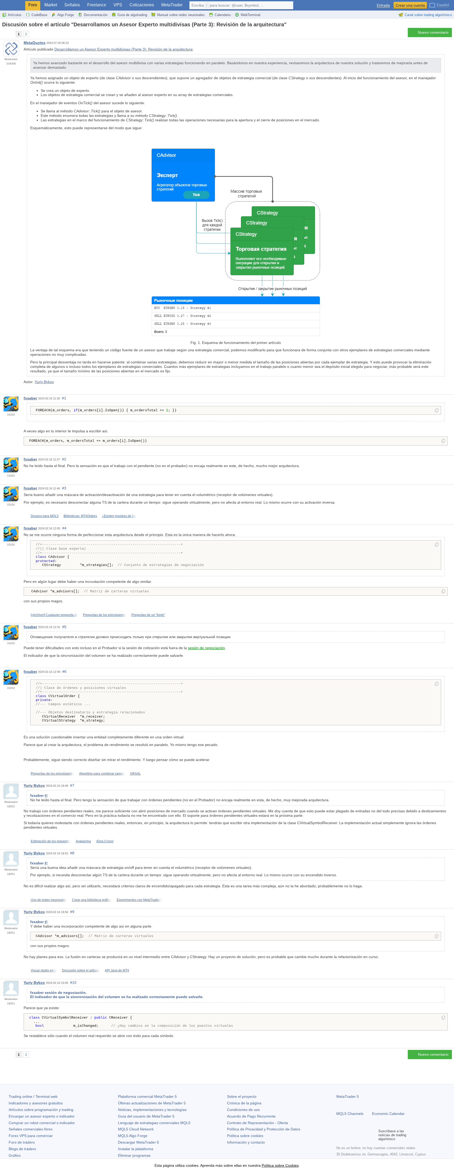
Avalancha (83, 841)
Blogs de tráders (22, 1149)
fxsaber (30, 398)
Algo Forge (65, 15)
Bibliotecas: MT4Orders (80, 516)
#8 (72, 853)
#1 (64, 398)
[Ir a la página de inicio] (3, 34)
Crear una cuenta (410, 5)
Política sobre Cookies (280, 1165)
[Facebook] (339, 1135)
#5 (64, 627)
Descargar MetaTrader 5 (138, 1142)
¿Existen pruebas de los (119, 516)
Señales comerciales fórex (31, 1129)
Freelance (96, 5)
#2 (64, 459)
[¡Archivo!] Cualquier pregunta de (54, 615)
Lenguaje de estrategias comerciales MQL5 (154, 1123)
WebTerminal (250, 15)
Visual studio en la (44, 970)
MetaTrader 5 (347, 1096)
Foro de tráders (22, 1142)
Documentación (95, 15)
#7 (72, 785)
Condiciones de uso (243, 1110)
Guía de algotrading (132, 15)
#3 (64, 488)
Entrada (383, 5)
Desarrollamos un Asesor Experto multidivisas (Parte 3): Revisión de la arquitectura (123, 49)
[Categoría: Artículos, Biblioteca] (10, 34)
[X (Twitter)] (356, 1135)
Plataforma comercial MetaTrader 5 (147, 1096)
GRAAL (135, 773)
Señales (72, 5)
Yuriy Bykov (44, 382)
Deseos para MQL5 (45, 516)
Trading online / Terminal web (33, 1096)
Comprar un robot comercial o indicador (42, 1123)
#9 (72, 912)
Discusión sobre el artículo (81, 970)
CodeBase (39, 15)
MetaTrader (172, 5)
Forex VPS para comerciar (31, 1136)
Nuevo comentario (433, 32)
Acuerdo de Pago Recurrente (251, 1116)
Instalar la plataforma (135, 1149)
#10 (73, 982)
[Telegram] (348, 1135)
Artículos (15, 15)
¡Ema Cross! (104, 841)
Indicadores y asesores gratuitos (36, 1103)
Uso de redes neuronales (49, 900)
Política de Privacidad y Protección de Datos (263, 1129)
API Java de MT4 (117, 970)
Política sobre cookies (245, 1136)
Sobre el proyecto (241, 1096)
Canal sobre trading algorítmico (428, 15)
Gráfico (15, 1155)
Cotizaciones (142, 5)
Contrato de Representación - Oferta (257, 1123)
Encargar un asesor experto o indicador (42, 1116)
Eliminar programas (134, 1155)
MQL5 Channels (349, 1113)
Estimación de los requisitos (51, 841)
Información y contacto (246, 1142)
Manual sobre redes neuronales (181, 15)
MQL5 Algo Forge (132, 1136)
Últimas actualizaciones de (152, 1103)
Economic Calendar (388, 1113)
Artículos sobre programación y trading (41, 1110)
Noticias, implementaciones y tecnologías (152, 1110)
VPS (117, 5)
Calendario (223, 15)
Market (50, 5)
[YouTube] (365, 1135)
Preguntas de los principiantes (104, 615)
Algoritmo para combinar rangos (102, 773)
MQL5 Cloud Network (136, 1129)
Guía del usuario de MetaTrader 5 (146, 1116)
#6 (64, 671)
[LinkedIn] (373, 1135)
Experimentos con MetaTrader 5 (139, 900)
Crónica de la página (244, 1103)
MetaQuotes (34, 43)
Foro (32, 5)
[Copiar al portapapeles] (437, 410)
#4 (64, 528)
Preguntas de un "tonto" (148, 615)
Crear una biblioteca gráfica (92, 900)
